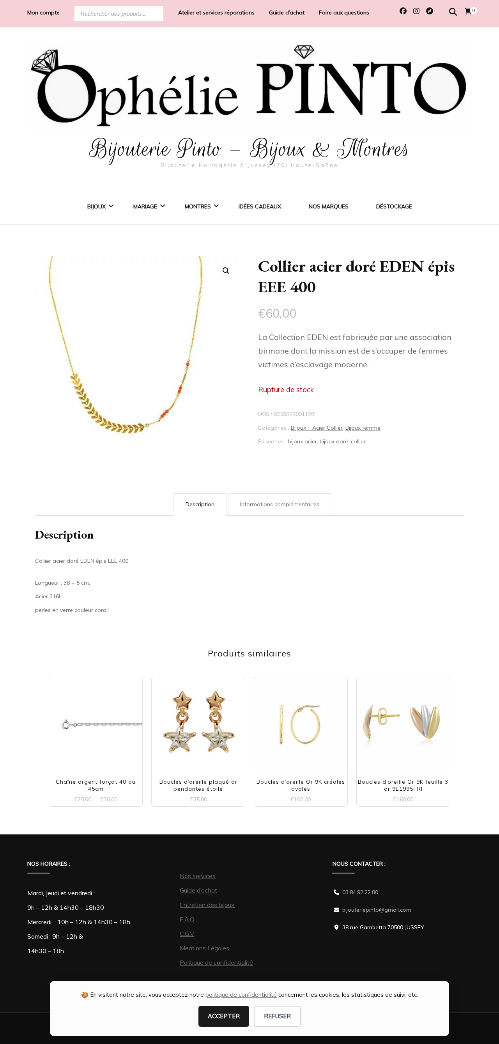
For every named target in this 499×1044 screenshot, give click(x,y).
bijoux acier (302, 441)
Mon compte (43, 12)
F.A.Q (187, 919)
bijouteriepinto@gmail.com (376, 909)
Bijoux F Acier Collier (317, 427)
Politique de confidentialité (216, 962)
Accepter (224, 1016)
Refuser (277, 1016)
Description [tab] (200, 504)
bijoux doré (334, 441)
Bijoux (96, 206)
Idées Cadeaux (260, 206)
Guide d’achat (286, 12)
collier (358, 441)
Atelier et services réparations (216, 12)
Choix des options (95, 720)
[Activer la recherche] (453, 12)
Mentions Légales (204, 948)
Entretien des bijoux (207, 905)
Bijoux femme (362, 427)
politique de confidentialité (241, 994)
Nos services (198, 876)
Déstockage (394, 206)
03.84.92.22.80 (360, 892)
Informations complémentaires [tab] (279, 504)
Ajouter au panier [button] (198, 720)
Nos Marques (329, 206)
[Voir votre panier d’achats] (468, 11)
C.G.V (187, 933)
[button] (226, 271)
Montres (198, 206)
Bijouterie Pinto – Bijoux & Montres (250, 149)
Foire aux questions (344, 12)
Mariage (145, 206)
